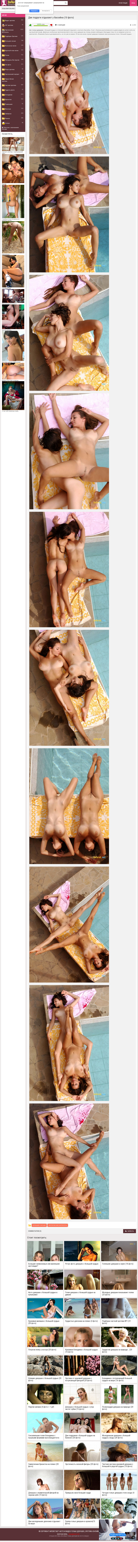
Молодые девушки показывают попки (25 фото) (118, 1293)
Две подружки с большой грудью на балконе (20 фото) (80, 1436)
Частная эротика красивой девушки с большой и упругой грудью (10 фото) (117, 1465)
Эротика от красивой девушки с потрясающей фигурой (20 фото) (78, 1379)
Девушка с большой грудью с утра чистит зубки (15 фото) (79, 1408)
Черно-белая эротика (8, 80)
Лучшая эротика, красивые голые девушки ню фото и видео (69, 1536)
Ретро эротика (9, 69)
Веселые (8, 109)
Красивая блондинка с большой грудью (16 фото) (81, 1351)
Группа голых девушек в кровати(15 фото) (80, 1522)
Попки (7, 55)
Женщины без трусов (12, 60)
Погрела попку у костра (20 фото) (42, 1350)
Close (114, 1530)
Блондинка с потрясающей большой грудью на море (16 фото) (117, 1379)
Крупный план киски (11, 50)
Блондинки (8, 95)
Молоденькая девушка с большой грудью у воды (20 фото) (116, 1436)
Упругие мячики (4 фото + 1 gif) (41, 1407)
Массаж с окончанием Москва (10, 128)
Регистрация (123, 3)
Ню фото (8, 64)
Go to (122, 1530)
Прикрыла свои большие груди (78, 1493)
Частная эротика (10, 85)
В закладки (61, 25)
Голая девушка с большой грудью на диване (80, 1293)
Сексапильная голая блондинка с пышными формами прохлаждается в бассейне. (43, 1436)
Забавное (8, 113)
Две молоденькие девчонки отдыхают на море (44, 1522)
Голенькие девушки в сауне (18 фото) (117, 1264)
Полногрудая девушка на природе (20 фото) (117, 1408)
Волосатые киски (10, 46)
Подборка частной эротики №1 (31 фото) (116, 1322)
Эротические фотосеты (8, 31)
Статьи (7, 123)
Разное (7, 118)
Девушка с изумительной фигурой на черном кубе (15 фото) (43, 1494)
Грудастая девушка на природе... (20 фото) (117, 1351)
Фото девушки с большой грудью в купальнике (42, 1293)
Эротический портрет (12, 74)
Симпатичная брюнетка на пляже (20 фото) (43, 1465)
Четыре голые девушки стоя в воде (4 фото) (118, 1494)
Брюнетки (8, 99)
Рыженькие (8, 104)
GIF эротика (9, 25)
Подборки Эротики (11, 36)
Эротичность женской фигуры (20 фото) (81, 1464)
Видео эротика (10, 20)
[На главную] (13, 3)
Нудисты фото (10, 90)
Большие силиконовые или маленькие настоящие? (44, 1265)
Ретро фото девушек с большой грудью (81, 1264)
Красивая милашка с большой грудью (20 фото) (43, 1322)
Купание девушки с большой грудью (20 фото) (44, 1379)
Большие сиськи (10, 41)
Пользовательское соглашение (12, 8)
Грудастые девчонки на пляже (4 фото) (81, 1321)
